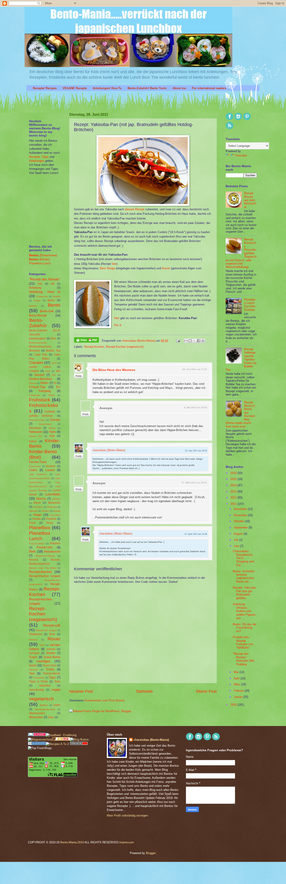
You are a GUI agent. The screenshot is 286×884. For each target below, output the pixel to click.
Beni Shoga (107, 268)
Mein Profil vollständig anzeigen (127, 815)
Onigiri (37, 514)
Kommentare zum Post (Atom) (104, 700)
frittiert (51, 395)
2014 (234, 485)
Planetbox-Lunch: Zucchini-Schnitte (250, 305)
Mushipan (38, 507)
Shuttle (50, 653)
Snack (33, 657)
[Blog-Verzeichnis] (37, 735)
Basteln (33, 306)
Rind (52, 634)
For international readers (209, 88)
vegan (55, 689)
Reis (32, 551)
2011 (234, 503)
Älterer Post (206, 691)
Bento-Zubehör (38, 323)
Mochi (37, 502)
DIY (54, 375)
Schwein (34, 653)
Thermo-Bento (51, 673)
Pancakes (55, 515)
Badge (37, 300)
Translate (241, 155)
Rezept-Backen (40, 572)
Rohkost (33, 639)
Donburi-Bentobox (40, 379)
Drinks (44, 383)
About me (179, 88)
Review (33, 559)
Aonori (166, 268)
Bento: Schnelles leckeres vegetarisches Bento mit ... (244, 576)
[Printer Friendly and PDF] (86, 340)
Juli (236, 539)
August (239, 533)
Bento (54, 304)
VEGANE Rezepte (75, 88)
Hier (116, 318)
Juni (237, 546)
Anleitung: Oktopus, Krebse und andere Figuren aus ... (244, 611)
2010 (234, 704)
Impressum (126, 842)
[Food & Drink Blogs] (37, 744)
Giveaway (35, 428)
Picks (32, 523)
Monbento (54, 502)
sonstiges (43, 661)
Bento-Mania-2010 (72, 842)
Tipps (45, 156)
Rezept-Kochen (94, 346)
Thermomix (38, 677)
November (241, 515)
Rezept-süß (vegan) (46, 630)
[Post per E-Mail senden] (178, 340)
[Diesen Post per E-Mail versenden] (186, 341)
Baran (51, 300)
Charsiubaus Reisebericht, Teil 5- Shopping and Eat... (243, 558)
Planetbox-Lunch (40, 263)
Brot (53, 338)
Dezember (241, 509)
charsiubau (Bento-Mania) (139, 340)
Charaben (36, 362)
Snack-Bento (52, 657)
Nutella (56, 511)
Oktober (239, 521)
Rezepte (34, 156)
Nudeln (45, 511)
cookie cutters (40, 367)
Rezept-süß (51, 625)
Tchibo (50, 669)
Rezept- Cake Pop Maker (43, 568)
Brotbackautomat (38, 342)
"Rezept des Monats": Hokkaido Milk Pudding (243, 659)
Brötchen (34, 350)
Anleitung (35, 287)
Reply (79, 376)
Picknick (51, 519)
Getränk (55, 419)
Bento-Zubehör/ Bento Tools (147, 88)
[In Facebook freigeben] (198, 341)
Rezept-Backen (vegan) (44, 576)
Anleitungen (36, 160)
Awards (56, 296)
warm (57, 705)
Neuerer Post (81, 691)
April (237, 678)
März (237, 684)
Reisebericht (52, 551)
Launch (50, 470)
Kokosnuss (34, 466)
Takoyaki (33, 669)
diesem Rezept (134, 209)
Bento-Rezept (38, 315)
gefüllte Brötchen (41, 416)
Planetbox (39, 527)
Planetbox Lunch (39, 535)
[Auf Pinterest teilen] (203, 341)
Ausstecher (42, 296)
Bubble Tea (53, 350)
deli (58, 371)
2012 (234, 497)
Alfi (53, 283)
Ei (55, 383)
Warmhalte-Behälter (45, 709)
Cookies (34, 371)
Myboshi (33, 511)
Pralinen (55, 543)
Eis (58, 387)
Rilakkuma (35, 634)
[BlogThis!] (190, 341)
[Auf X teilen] (194, 341)
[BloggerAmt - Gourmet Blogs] (40, 739)
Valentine (44, 685)
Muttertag (52, 507)
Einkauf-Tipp (37, 387)
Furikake (50, 411)
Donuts (32, 383)
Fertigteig (45, 391)
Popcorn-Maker (37, 543)
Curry (47, 371)
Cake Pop (40, 354)
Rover (54, 638)
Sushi (32, 665)
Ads (40, 283)
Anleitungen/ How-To (107, 88)
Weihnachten (37, 713)
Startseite (144, 691)
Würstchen (36, 717)
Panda (37, 519)
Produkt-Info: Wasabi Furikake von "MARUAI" (243, 642)
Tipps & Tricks (38, 681)
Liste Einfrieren (38, 474)
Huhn (52, 432)
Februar (239, 690)
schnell (50, 649)
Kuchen (50, 466)
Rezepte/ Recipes (45, 88)
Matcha (41, 498)
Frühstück (39, 399)
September (241, 527)
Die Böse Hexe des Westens (114, 370)
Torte (57, 681)
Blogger (151, 853)
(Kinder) (39, 259)
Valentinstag (36, 689)
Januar (238, 697)
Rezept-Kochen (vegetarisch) (124, 346)
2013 (234, 491)
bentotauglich (37, 338)
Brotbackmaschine (40, 346)
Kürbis (33, 470)
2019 (234, 473)
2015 (234, 479)
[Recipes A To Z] (57, 744)
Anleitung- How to (44, 292)
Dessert (39, 375)
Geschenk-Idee (37, 420)
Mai (236, 672)
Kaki (52, 436)
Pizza (49, 523)
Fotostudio (34, 395)
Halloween (35, 432)
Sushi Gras (49, 665)
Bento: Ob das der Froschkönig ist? (245, 628)
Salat (42, 645)
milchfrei (56, 499)
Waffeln (44, 705)
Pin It (117, 325)
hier (114, 263)
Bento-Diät (47, 311)
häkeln (52, 428)
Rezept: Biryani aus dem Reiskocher (250, 200)
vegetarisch (41, 698)
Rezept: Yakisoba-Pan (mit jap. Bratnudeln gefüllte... (245, 593)
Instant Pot (35, 436)
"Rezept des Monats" (44, 279)
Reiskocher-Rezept (45, 556)
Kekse (33, 441)
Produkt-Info (45, 547)
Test (32, 673)
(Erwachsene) (43, 255)
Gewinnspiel (45, 424)
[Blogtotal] (61, 739)
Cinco (54, 363)
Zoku (51, 717)
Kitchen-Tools (38, 462)
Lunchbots (52, 494)
